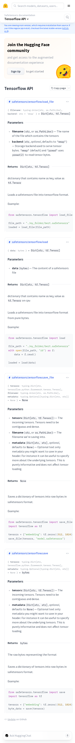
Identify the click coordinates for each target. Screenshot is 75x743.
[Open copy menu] (69, 88)
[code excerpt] (68, 214)
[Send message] (67, 735)
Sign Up (16, 71)
